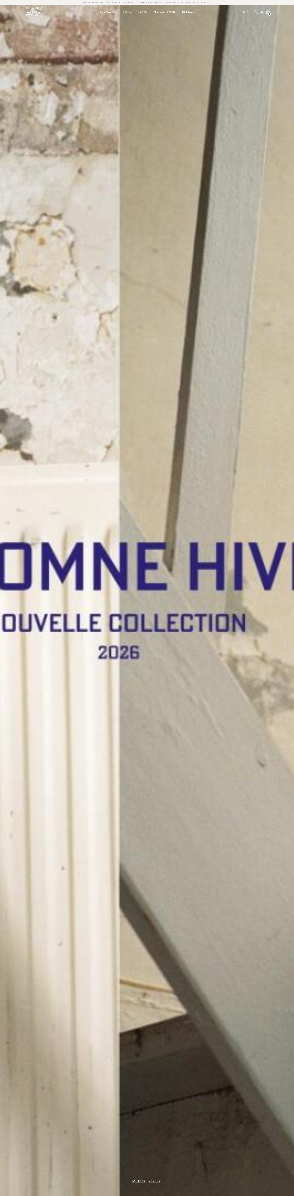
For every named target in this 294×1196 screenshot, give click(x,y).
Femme (127, 12)
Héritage (188, 12)
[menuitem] (246, 12)
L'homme (154, 1181)
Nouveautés (108, 12)
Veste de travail (164, 12)
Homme (142, 12)
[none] (246, 12)
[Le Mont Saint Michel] (33, 12)
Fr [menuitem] (243, 12)
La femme (138, 1181)
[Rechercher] (256, 12)
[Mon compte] (262, 12)
